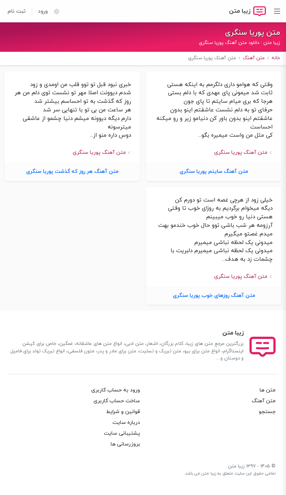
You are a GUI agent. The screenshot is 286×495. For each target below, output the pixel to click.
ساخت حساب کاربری (116, 400)
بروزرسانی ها (125, 444)
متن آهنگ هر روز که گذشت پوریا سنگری (72, 171)
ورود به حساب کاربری (115, 390)
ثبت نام (16, 11)
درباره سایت (126, 422)
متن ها (268, 390)
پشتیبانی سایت (122, 433)
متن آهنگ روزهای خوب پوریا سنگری (214, 295)
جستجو (267, 411)
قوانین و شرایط (123, 411)
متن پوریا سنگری (252, 33)
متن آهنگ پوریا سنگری (240, 152)
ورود (43, 11)
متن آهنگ (264, 400)
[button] (54, 11)
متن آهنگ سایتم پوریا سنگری (213, 171)
